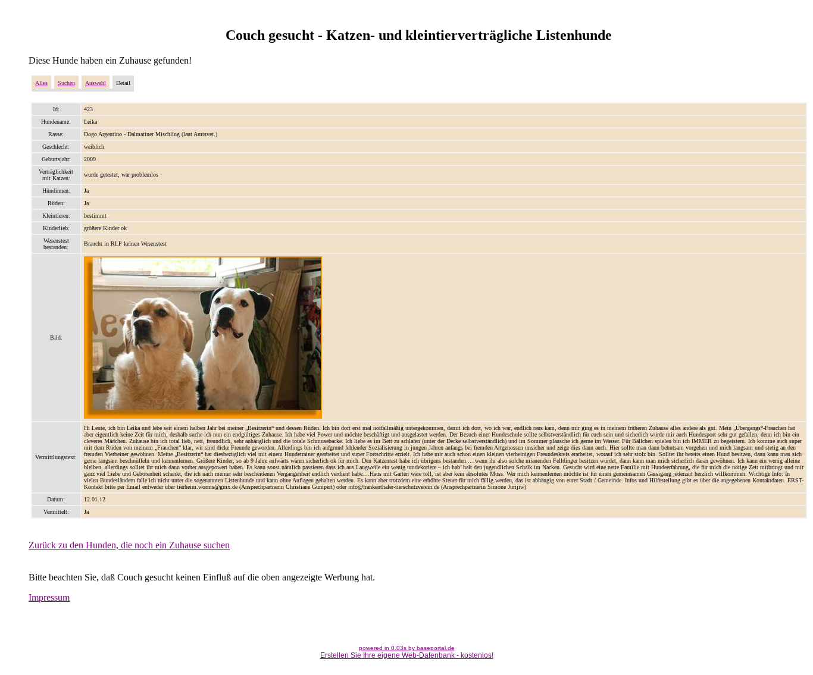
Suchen (66, 83)
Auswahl (95, 83)
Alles (41, 83)
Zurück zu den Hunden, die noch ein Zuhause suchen (129, 545)
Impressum (49, 597)
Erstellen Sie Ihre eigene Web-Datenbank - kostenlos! (406, 655)
